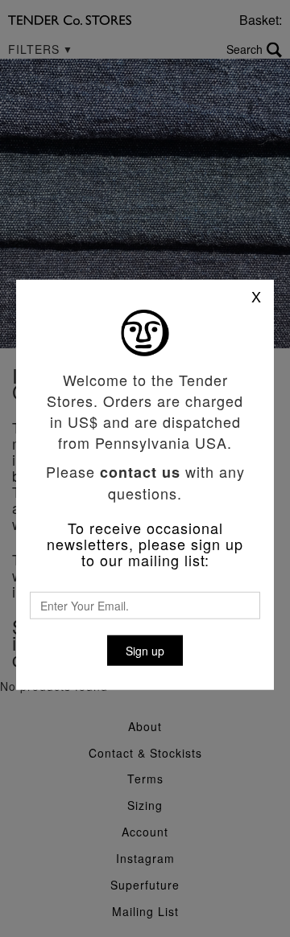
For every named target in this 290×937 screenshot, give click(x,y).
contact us (140, 472)
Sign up (145, 651)
